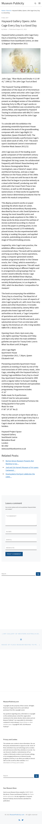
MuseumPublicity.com (17, 815)
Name (9, 531)
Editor (5, 29)
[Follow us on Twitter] (22, 820)
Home (3, 10)
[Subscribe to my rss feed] (19, 820)
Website (10, 548)
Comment (11, 516)
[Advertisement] (21, 601)
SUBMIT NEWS (29, 792)
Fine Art (8, 10)
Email (9, 540)
